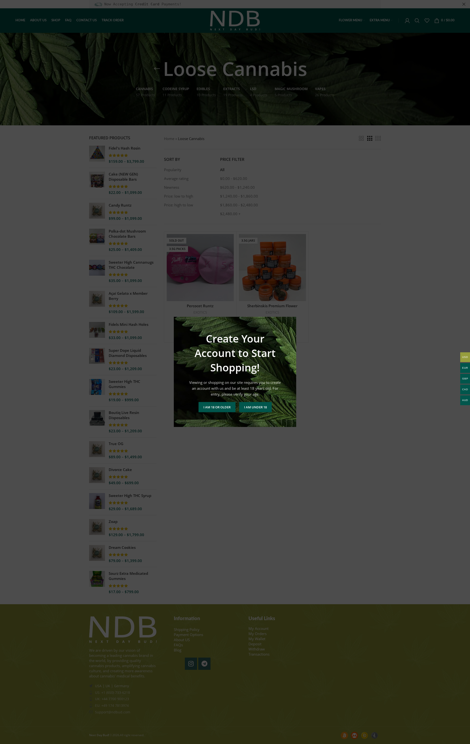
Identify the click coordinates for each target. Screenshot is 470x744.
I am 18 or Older (217, 407)
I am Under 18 (255, 407)
